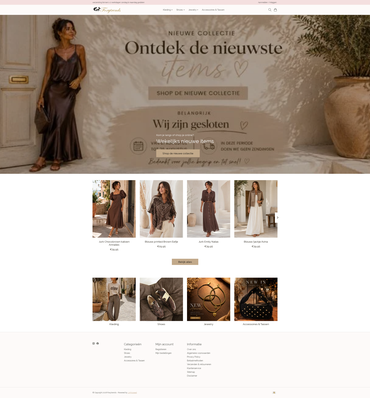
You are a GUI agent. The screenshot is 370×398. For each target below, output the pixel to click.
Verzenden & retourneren (199, 364)
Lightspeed (132, 393)
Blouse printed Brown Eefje (161, 241)
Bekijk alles (185, 261)
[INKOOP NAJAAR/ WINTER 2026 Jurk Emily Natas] (208, 209)
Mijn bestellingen (164, 353)
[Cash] (274, 392)
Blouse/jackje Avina (256, 241)
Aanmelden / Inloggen (267, 2)
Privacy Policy (193, 357)
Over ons (191, 349)
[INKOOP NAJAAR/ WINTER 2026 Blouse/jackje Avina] (256, 209)
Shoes (161, 324)
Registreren (161, 349)
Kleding (114, 324)
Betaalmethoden (195, 360)
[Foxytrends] (106, 10)
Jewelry (208, 324)
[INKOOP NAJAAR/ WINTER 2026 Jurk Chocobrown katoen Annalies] (114, 209)
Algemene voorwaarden (198, 353)
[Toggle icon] (270, 9)
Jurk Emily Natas (209, 241)
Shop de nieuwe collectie (178, 153)
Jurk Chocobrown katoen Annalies (114, 243)
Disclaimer (192, 375)
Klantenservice (194, 368)
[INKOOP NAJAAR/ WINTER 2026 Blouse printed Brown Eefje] (161, 209)
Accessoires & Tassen (213, 10)
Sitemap (191, 372)
